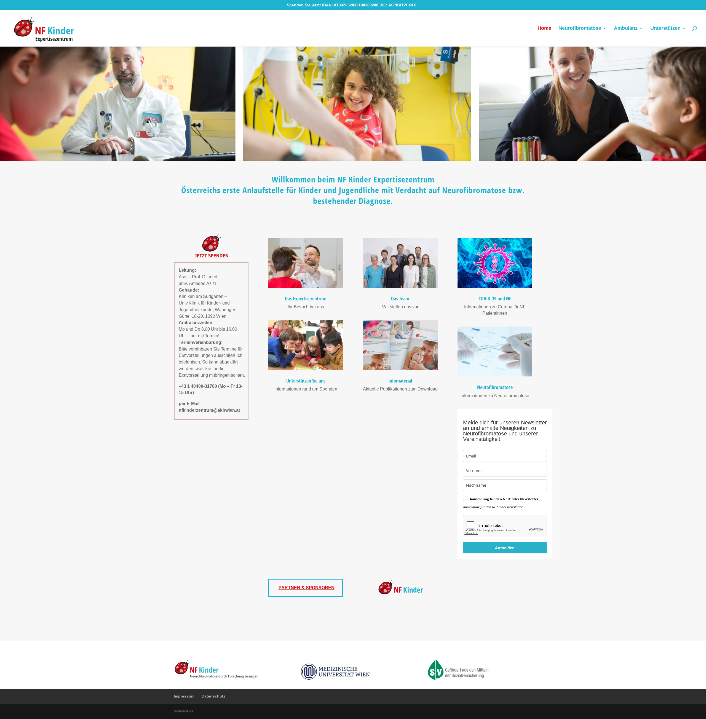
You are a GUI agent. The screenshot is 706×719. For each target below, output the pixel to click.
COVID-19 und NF (494, 298)
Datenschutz (213, 696)
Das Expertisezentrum (306, 298)
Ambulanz (626, 28)
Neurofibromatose (579, 28)
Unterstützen (665, 28)
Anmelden (505, 547)
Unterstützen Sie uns (305, 380)
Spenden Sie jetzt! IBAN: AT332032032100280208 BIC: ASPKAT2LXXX (351, 5)
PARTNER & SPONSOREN (307, 587)
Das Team (400, 298)
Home (544, 28)
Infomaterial (400, 380)
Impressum (184, 696)
